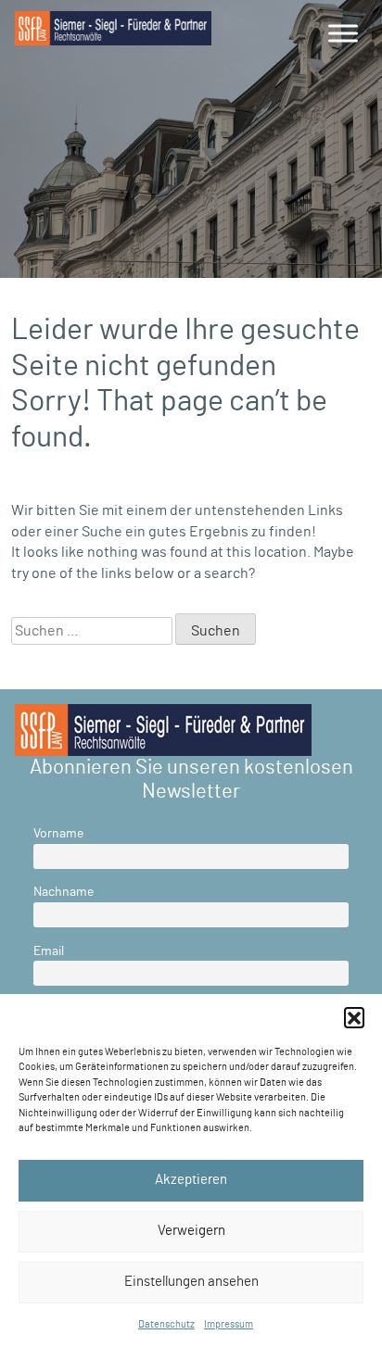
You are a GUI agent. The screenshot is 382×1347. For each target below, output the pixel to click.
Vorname (58, 833)
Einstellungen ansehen (191, 1282)
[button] (354, 1017)
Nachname (63, 892)
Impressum (228, 1324)
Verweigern (191, 1231)
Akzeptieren (191, 1180)
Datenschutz (166, 1324)
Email (48, 951)
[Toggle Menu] (343, 33)
